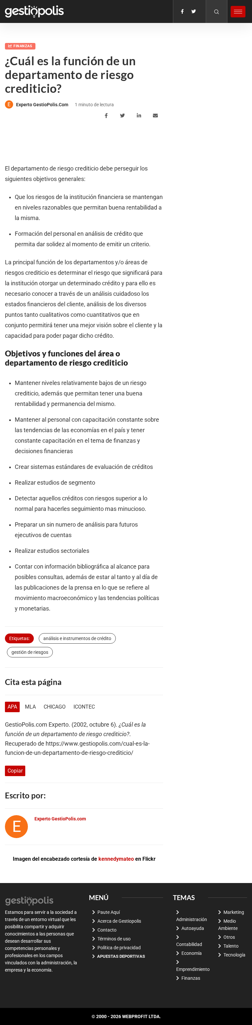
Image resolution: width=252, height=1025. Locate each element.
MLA (30, 707)
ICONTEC (84, 707)
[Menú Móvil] (238, 11)
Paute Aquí (108, 912)
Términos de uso (114, 938)
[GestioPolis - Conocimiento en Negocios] (29, 900)
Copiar (15, 771)
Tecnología (234, 954)
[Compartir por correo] (156, 115)
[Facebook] (182, 11)
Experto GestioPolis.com (42, 104)
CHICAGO (55, 707)
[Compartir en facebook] (107, 115)
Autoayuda (192, 928)
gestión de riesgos (29, 652)
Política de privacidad (119, 947)
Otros (229, 937)
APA (12, 707)
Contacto (106, 930)
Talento (231, 946)
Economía (191, 953)
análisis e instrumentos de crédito (77, 638)
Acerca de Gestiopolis (119, 921)
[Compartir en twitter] (123, 115)
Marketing (233, 912)
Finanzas (22, 46)
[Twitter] (193, 11)
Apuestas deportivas (121, 956)
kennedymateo (116, 859)
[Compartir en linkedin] (140, 115)
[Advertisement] (124, 142)
